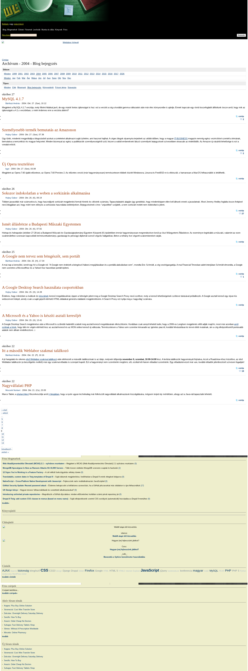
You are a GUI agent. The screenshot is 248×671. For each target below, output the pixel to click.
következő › (7, 449)
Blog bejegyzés (34, 87)
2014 (98, 74)
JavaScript (150, 570)
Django (66, 571)
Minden (7, 74)
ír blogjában (54, 394)
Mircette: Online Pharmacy (15, 632)
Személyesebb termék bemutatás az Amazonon (39, 130)
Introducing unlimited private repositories (21, 494)
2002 (26, 74)
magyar (198, 570)
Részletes (6, 35)
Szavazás (72, 87)
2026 (122, 74)
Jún (39, 78)
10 (3, 434)
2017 (116, 74)
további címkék (9, 577)
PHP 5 (235, 571)
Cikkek (21, 30)
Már (23, 78)
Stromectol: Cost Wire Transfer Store (19, 609)
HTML (105, 571)
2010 (74, 74)
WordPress (17, 574)
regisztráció (19, 24)
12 (3, 440)
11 (3, 437)
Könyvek (58, 30)
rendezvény (7, 574)
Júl (44, 78)
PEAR (221, 571)
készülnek (44, 296)
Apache (13, 571)
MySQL (214, 570)
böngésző (35, 571)
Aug (49, 78)
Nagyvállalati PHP (17, 385)
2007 (56, 74)
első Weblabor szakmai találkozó (41, 359)
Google (99, 571)
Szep (54, 78)
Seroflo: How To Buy (12, 617)
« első (4, 410)
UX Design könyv (10, 490)
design (59, 571)
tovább (5, 636)
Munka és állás (47, 30)
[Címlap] (11, 8)
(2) (119, 468)
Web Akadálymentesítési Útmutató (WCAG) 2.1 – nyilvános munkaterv (33, 463)
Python (243, 571)
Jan (14, 78)
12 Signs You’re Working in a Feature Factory (23, 472)
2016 (110, 74)
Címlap (5, 60)
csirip (241, 116)
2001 (20, 74)
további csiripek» (9, 593)
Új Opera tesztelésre (18, 164)
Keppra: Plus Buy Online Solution (18, 606)
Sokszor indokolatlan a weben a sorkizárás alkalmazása (46, 193)
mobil (206, 571)
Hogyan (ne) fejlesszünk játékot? (124, 549)
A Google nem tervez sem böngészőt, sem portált (41, 256)
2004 (38, 74)
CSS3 (52, 571)
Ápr (28, 78)
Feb (18, 78)
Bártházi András (12, 103)
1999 (14, 74)
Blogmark (21, 87)
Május (34, 78)
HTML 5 (114, 571)
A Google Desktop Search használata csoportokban (42, 287)
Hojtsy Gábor (11, 134)
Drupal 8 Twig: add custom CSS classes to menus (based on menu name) (35, 499)
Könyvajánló (48, 87)
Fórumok (28, 30)
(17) (142, 485)
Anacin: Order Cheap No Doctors (17, 621)
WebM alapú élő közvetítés (124, 536)
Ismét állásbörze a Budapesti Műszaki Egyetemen (41, 224)
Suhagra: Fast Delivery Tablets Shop (19, 625)
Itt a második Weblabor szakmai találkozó (35, 351)
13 (3, 443)
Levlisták (36, 30)
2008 (62, 74)
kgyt (7, 169)
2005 (44, 74)
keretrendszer (173, 571)
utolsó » (5, 452)
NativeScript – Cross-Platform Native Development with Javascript (32, 481)
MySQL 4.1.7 (13, 99)
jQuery (163, 571)
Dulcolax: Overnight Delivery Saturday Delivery (23, 613)
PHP (228, 570)
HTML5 (122, 571)
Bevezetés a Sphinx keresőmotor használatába (124, 557)
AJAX (6, 570)
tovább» (5, 503)
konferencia (186, 571)
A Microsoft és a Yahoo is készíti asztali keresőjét (41, 315)
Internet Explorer (133, 571)
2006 (50, 74)
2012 (86, 74)
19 (243, 371)
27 (243, 213)
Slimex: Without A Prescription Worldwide (21, 629)
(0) (135, 463)
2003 (32, 74)
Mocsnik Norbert (12, 390)
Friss (65, 30)
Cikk (14, 87)
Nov (64, 78)
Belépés (5, 24)
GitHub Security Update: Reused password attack (24, 485)
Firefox (89, 570)
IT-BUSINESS (181, 138)
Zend (24, 574)
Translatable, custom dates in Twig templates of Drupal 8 (28, 477)
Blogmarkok (12, 30)
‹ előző (5, 413)
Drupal (74, 571)
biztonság (23, 570)
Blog (4, 30)
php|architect (23, 394)
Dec (69, 78)
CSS (44, 570)
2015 (104, 74)
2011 (80, 74)
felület (81, 571)
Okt (59, 78)
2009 (68, 74)
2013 (92, 74)
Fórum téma (60, 87)
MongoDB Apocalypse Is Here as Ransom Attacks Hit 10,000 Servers (33, 468)
